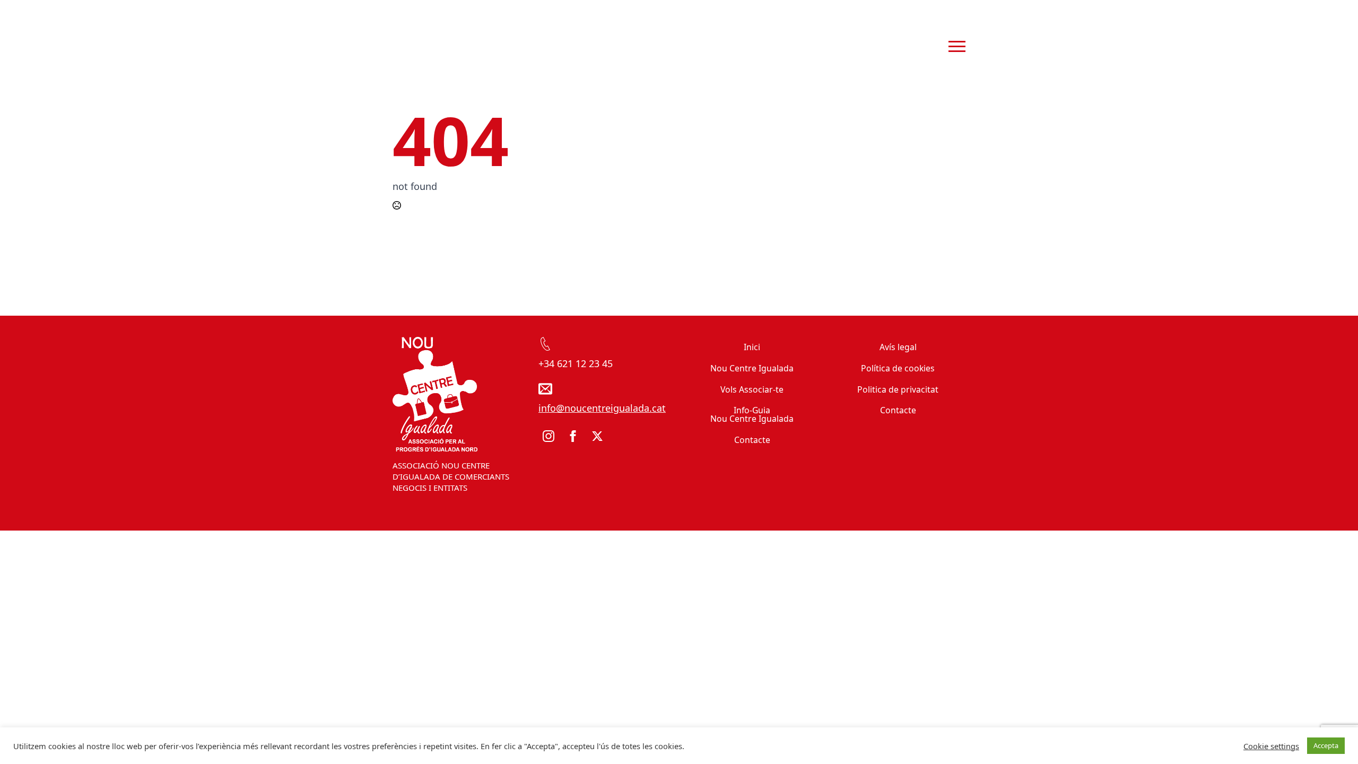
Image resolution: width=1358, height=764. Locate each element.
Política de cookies (898, 368)
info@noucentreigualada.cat (602, 408)
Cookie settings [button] (1271, 746)
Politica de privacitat (897, 389)
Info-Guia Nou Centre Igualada (752, 414)
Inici (752, 347)
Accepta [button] (1325, 745)
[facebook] (573, 436)
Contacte (752, 440)
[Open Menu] (956, 46)
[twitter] (597, 436)
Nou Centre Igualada (752, 368)
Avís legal (898, 347)
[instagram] (548, 436)
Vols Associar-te (752, 389)
